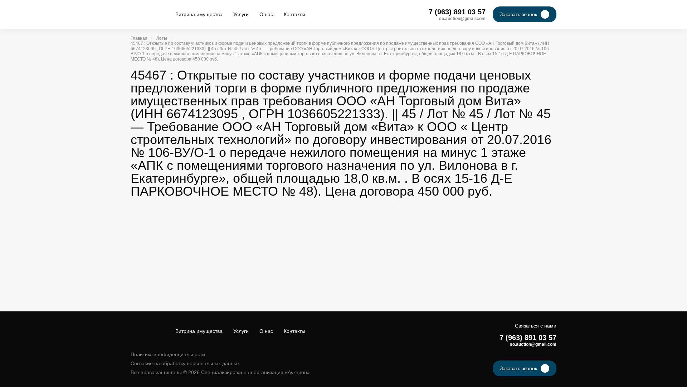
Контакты (294, 14)
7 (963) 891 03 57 (457, 11)
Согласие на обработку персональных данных (185, 363)
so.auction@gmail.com (462, 18)
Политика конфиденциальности (168, 354)
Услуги (241, 14)
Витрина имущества (199, 14)
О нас (266, 14)
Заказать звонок (518, 14)
